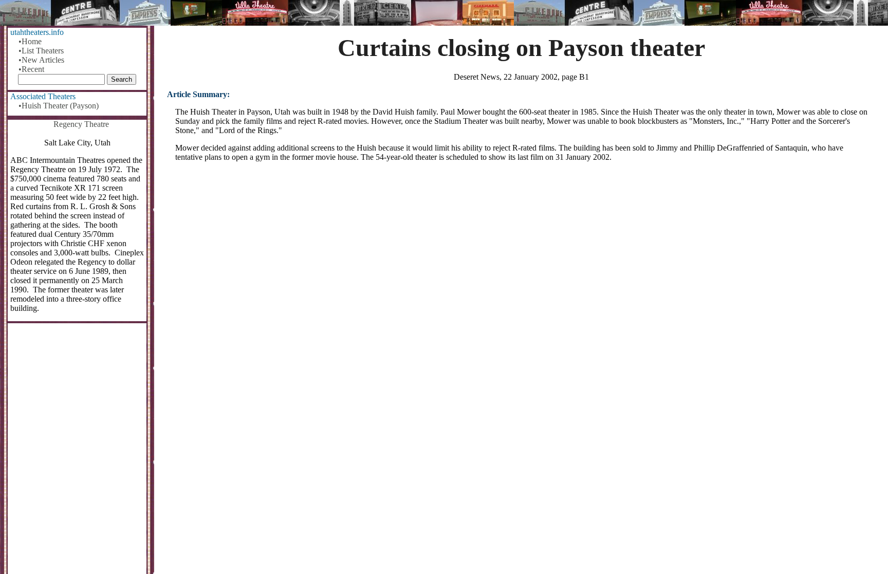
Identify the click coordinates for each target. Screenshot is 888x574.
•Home (30, 41)
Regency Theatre (81, 124)
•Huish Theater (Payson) (58, 105)
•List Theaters (41, 50)
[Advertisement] (521, 250)
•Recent (31, 69)
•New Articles (41, 59)
